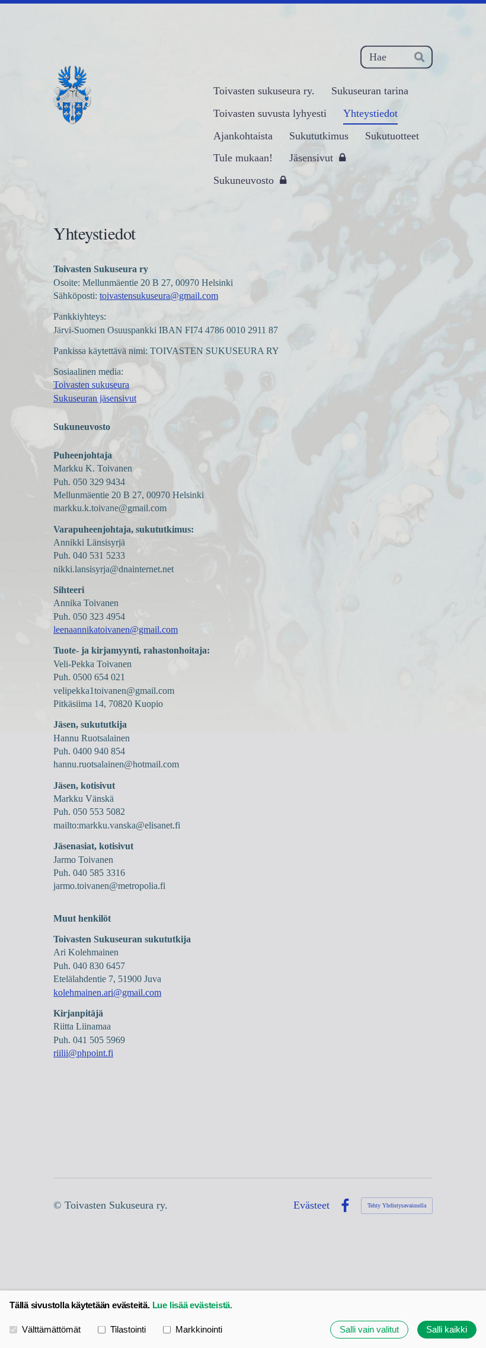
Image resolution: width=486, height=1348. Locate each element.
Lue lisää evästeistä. (192, 1305)
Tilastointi (128, 1329)
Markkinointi (198, 1329)
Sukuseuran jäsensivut (94, 398)
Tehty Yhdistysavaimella (396, 1205)
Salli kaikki (446, 1329)
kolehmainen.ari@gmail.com (107, 992)
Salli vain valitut (369, 1329)
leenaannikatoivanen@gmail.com (115, 629)
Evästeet (311, 1205)
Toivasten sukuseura (91, 384)
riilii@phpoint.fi (83, 1053)
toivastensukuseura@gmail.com (159, 295)
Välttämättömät (51, 1329)
